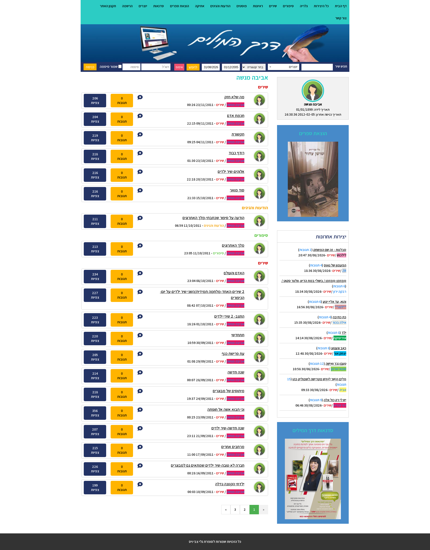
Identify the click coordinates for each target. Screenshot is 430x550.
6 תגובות (339, 286)
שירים (273, 6)
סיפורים (288, 6)
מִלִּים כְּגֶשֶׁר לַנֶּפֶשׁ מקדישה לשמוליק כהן (319, 379)
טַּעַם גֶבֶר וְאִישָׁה (336, 363)
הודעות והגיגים (220, 6)
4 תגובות (316, 265)
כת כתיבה (339, 317)
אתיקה (199, 6)
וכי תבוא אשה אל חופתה (225, 409)
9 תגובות (316, 400)
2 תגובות (305, 249)
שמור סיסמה (109, 66)
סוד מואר (237, 190)
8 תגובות (334, 332)
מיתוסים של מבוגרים (228, 390)
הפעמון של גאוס (335, 265)
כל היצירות (321, 6)
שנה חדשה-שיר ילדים (227, 428)
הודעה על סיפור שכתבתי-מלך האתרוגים (213, 217)
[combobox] (283, 67)
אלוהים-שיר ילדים (231, 171)
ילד (344, 332)
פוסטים (241, 6)
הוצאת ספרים (179, 6)
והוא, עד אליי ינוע (334, 301)
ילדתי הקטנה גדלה (229, 483)
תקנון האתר (108, 6)
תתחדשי (237, 334)
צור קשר (341, 18)
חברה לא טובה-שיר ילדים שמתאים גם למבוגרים (207, 465)
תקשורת (238, 134)
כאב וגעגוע (338, 348)
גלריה (304, 6)
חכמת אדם (235, 115)
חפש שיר (341, 66)
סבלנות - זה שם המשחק (329, 249)
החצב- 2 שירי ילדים (229, 316)
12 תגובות (317, 363)
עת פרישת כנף (233, 353)
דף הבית (341, 6)
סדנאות (158, 6)
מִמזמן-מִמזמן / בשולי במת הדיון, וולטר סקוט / (314, 280)
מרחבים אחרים (232, 446)
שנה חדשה (236, 372)
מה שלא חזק (234, 96)
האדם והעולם (234, 272)
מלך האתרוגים (233, 245)
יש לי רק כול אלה (335, 400)
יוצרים (143, 6)
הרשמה (127, 6)
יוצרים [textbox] (293, 66)
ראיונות (258, 6)
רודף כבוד (236, 152)
